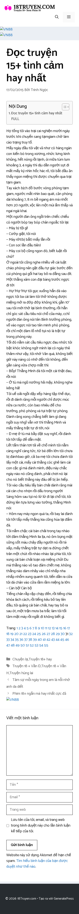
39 (35, 639)
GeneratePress (64, 898)
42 (48, 639)
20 (16, 634)
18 (7, 634)
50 (22, 645)
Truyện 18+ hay (40, 659)
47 (8, 645)
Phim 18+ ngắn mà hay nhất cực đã (39, 693)
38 (30, 639)
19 (11, 634)
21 (20, 634)
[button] (57, 17)
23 (29, 634)
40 (40, 639)
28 (53, 634)
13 (53, 628)
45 (62, 639)
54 (41, 645)
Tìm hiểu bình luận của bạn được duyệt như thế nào (37, 864)
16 (64, 628)
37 (26, 639)
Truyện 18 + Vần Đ (26, 666)
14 (56, 628)
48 (13, 645)
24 (34, 634)
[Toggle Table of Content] (63, 106)
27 (48, 634)
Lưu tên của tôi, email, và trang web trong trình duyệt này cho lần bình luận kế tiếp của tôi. (40, 825)
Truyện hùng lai (21, 673)
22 (25, 634)
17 (68, 628)
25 (39, 634)
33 (8, 639)
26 (44, 634)
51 (27, 645)
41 (44, 639)
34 (12, 639)
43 (53, 639)
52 (32, 645)
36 (21, 639)
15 (60, 628)
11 (46, 628)
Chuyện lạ (20, 659)
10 (42, 628)
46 (67, 639)
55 (46, 645)
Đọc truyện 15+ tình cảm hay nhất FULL (36, 116)
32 (71, 634)
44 (57, 639)
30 (63, 634)
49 (18, 645)
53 (36, 645)
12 (49, 628)
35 (17, 639)
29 (58, 634)
